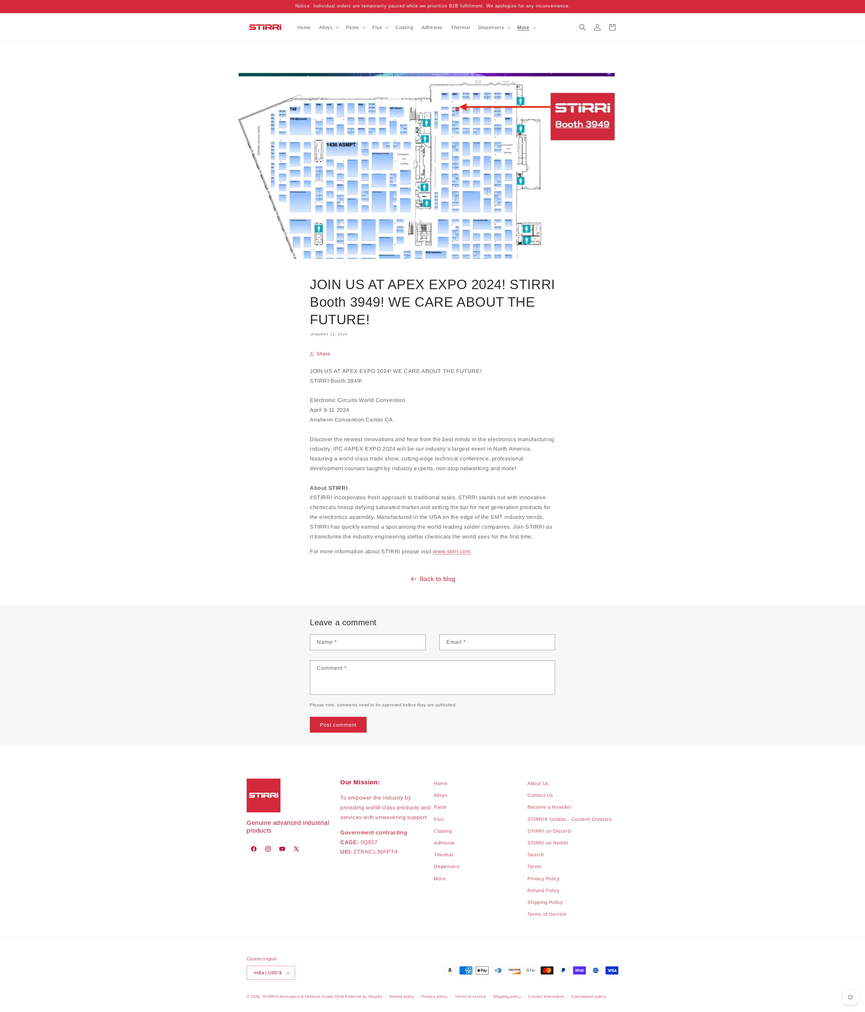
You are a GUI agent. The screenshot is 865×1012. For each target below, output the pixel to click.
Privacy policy (434, 996)
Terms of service (470, 996)
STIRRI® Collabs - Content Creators (569, 819)
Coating (443, 831)
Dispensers (447, 866)
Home (440, 783)
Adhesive (444, 842)
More (440, 878)
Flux (439, 819)
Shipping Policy (545, 902)
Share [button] (323, 353)
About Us (538, 783)
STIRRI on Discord (549, 831)
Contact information (546, 996)
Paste (440, 807)
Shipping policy (507, 996)
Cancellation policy (588, 996)
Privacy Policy (543, 878)
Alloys (441, 795)
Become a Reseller (549, 807)
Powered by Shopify (363, 996)
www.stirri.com (451, 551)
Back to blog (437, 579)
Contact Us (540, 795)
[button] (328, 27)
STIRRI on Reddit (547, 842)
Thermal (443, 854)
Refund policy (402, 996)
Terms (534, 866)
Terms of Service (547, 914)
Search (535, 854)
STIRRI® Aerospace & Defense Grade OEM (303, 996)
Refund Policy (543, 890)
